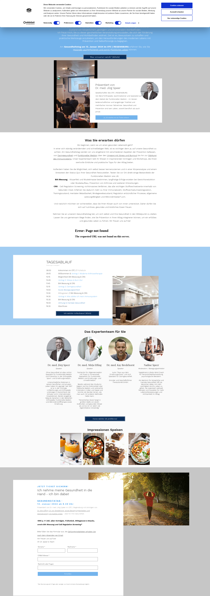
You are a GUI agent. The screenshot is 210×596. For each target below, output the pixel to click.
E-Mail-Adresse (43, 555)
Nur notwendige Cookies (176, 18)
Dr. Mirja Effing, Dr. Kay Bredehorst (50, 511)
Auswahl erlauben (177, 12)
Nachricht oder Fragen (46, 564)
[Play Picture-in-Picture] (90, 125)
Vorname (41, 547)
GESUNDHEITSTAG (49, 501)
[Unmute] (60, 125)
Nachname (71, 547)
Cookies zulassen (177, 5)
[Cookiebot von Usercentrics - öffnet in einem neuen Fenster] (29, 23)
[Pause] (56, 125)
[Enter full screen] (94, 125)
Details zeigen (130, 23)
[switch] (78, 23)
